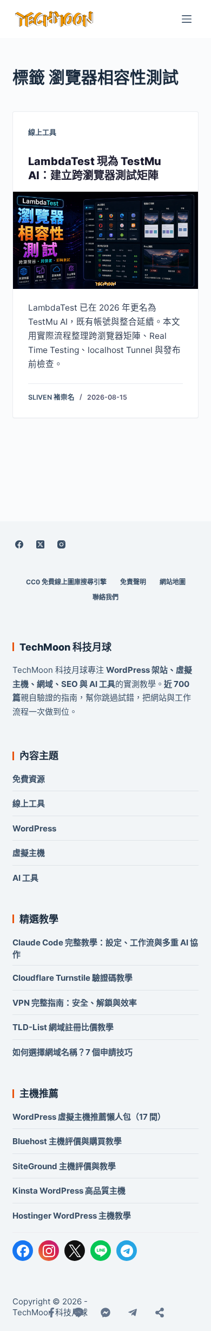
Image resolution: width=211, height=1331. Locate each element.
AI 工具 (25, 878)
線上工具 (42, 132)
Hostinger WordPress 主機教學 (71, 1215)
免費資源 (28, 779)
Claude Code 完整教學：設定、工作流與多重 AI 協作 (105, 948)
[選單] (187, 19)
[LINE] (100, 1250)
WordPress (34, 828)
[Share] (159, 1312)
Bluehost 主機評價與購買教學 (67, 1141)
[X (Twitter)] (40, 544)
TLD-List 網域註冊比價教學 (63, 1027)
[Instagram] (61, 544)
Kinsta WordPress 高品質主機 (69, 1190)
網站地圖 (173, 582)
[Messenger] (105, 1312)
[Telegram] (126, 1250)
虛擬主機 (28, 853)
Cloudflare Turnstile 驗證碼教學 (72, 978)
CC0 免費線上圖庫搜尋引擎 (66, 582)
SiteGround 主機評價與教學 (64, 1166)
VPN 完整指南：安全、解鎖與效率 (74, 1003)
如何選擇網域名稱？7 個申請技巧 (72, 1052)
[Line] (78, 1312)
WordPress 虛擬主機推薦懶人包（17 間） (89, 1117)
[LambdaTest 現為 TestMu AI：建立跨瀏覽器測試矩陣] (105, 240)
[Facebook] (18, 544)
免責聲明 (133, 582)
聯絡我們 (105, 597)
